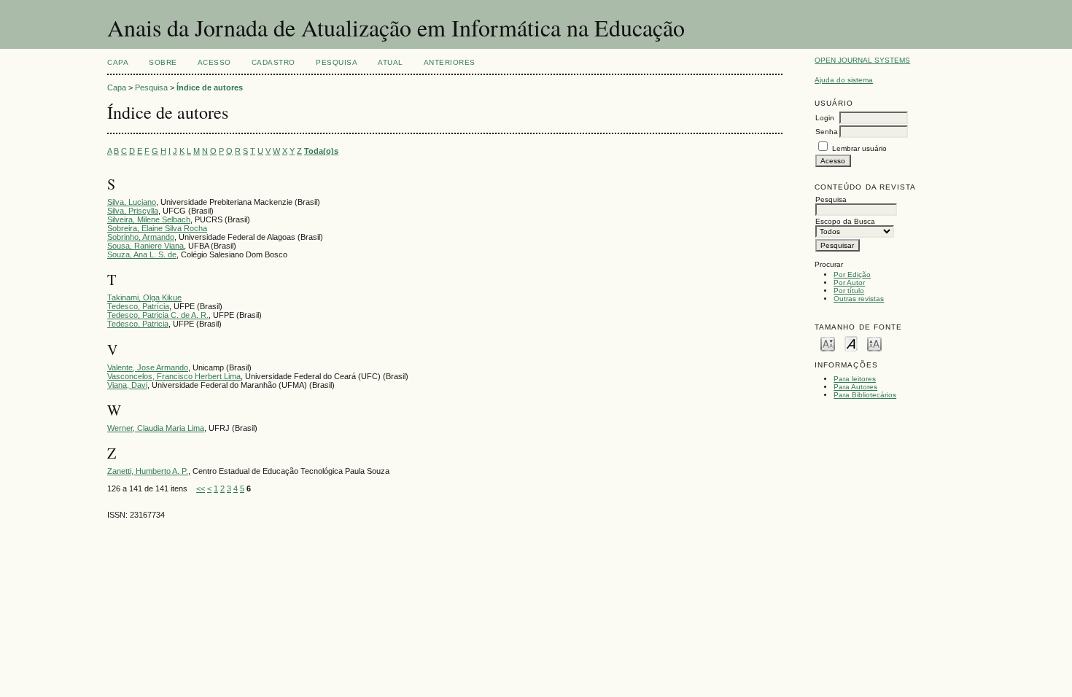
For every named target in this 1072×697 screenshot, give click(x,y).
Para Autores (855, 387)
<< (200, 488)
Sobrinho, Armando (140, 237)
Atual (390, 62)
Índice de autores (209, 87)
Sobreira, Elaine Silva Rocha (157, 228)
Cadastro (273, 62)
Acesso (214, 62)
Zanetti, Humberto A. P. (147, 471)
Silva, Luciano (131, 202)
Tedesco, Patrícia (138, 306)
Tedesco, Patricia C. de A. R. (158, 315)
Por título (849, 291)
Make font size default (851, 343)
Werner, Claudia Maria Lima (155, 428)
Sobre (163, 62)
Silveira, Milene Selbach (148, 219)
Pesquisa (336, 62)
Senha (826, 132)
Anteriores (449, 62)
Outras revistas (859, 299)
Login (824, 118)
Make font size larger (874, 343)
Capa (117, 62)
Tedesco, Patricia (137, 323)
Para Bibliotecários (865, 395)
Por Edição (852, 274)
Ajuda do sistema (844, 80)
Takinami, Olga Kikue (144, 297)
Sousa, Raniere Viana (145, 245)
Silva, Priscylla (132, 210)
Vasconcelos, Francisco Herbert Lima (174, 376)
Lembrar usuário (859, 148)
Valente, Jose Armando (147, 367)
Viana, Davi (127, 385)
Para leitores (855, 379)
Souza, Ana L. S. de (141, 254)
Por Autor (849, 283)
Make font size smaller (827, 343)
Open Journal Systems (862, 60)
